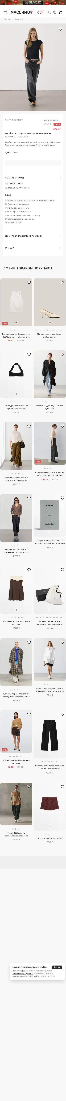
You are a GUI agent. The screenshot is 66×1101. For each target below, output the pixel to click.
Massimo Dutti (14, 120)
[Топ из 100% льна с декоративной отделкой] (16, 804)
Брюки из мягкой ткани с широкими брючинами (16, 479)
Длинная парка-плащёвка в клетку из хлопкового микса (16, 695)
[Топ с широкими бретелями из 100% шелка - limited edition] (16, 302)
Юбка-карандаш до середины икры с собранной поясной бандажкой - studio (49, 474)
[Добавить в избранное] (29, 282)
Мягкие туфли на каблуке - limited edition (49, 335)
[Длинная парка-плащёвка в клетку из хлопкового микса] (16, 662)
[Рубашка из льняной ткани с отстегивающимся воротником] (50, 659)
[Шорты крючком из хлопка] (50, 807)
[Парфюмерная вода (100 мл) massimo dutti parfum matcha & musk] (50, 515)
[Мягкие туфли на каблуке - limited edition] (50, 302)
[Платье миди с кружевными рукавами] (50, 374)
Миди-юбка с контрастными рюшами (16, 622)
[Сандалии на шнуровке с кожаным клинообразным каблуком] (50, 590)
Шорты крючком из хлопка (49, 838)
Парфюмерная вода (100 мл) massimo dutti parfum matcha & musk (50, 542)
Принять (57, 967)
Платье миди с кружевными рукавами (49, 407)
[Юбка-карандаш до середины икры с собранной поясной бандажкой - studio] (50, 443)
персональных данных (22, 974)
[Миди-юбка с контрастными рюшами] (16, 590)
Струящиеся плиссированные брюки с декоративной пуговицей (49, 768)
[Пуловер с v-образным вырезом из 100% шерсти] (16, 518)
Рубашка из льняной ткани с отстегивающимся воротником (49, 690)
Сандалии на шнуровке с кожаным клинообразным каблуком (49, 623)
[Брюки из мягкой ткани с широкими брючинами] (16, 446)
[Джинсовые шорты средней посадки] (16, 731)
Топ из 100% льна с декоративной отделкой (16, 834)
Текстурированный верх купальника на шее (16, 407)
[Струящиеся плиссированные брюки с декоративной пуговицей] (50, 734)
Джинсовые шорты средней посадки (16, 761)
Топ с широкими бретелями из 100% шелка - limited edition (16, 335)
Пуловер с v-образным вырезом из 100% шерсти (16, 551)
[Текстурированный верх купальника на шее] (16, 374)
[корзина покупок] (60, 12)
